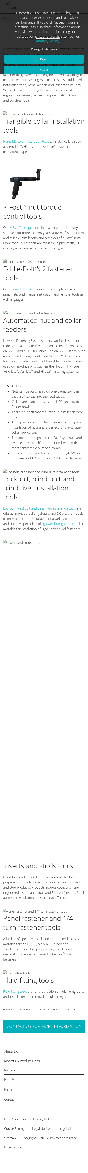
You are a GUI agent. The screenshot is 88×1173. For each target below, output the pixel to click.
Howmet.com (13, 1147)
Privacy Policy (47, 41)
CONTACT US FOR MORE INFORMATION (44, 1026)
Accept (44, 70)
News (8, 1089)
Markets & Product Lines (22, 1061)
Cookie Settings (15, 1128)
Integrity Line (66, 1128)
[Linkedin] (24, 1159)
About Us (11, 1052)
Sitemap (10, 1138)
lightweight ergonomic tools (61, 523)
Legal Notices (41, 1128)
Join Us (9, 1079)
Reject (44, 59)
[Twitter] (6, 1159)
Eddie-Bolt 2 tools (22, 289)
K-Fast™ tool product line (27, 227)
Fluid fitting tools (15, 991)
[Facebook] (15, 1159)
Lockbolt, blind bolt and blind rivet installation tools (39, 508)
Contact (9, 1099)
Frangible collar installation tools (26, 141)
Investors (11, 1070)
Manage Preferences (44, 49)
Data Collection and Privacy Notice (28, 1119)
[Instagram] (33, 1159)
